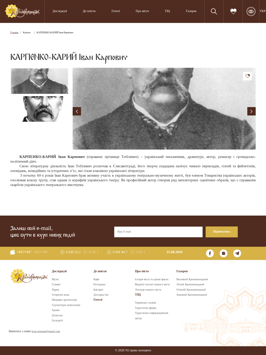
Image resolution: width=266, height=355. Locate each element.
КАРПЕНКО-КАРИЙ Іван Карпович (55, 32)
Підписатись (221, 231)
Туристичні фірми (145, 308)
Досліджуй (60, 11)
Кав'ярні (98, 289)
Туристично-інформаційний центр (151, 316)
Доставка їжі (100, 294)
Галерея (191, 11)
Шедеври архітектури (64, 299)
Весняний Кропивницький (192, 279)
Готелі (116, 11)
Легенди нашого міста (148, 289)
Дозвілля (57, 315)
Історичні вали (60, 294)
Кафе (96, 279)
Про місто (142, 11)
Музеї (55, 279)
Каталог (27, 32)
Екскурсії (57, 320)
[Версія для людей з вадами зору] (251, 11)
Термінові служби (145, 302)
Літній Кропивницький (190, 284)
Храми (56, 310)
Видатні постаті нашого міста (152, 284)
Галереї (56, 284)
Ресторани (99, 284)
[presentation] (77, 111)
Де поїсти (89, 11)
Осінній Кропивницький (191, 289)
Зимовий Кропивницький (191, 294)
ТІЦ (138, 294)
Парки (55, 289)
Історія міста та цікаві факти (151, 279)
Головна (14, 32)
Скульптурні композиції (66, 305)
